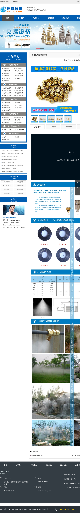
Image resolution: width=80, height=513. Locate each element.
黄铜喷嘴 (17, 102)
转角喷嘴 (17, 120)
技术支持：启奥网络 (70, 479)
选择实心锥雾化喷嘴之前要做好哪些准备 (12, 150)
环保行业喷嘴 (19, 95)
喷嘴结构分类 (13, 114)
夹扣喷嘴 (6, 122)
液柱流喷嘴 (7, 78)
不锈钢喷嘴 (7, 102)
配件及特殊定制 (14, 133)
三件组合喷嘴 (19, 117)
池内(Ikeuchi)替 (19, 129)
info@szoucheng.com (14, 225)
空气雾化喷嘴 (19, 73)
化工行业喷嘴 (7, 93)
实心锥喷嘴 (18, 68)
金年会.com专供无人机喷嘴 (9, 168)
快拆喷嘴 (6, 117)
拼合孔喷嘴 (18, 122)
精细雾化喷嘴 (19, 75)
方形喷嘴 (17, 78)
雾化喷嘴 (7, 189)
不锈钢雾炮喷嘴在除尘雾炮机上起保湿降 (12, 171)
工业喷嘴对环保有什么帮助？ (9, 159)
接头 (5, 137)
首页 (7, 18)
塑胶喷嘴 (6, 105)
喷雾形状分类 (13, 65)
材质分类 (14, 99)
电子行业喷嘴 (19, 90)
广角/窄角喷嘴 (19, 71)
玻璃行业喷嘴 (7, 95)
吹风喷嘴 (6, 80)
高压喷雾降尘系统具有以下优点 (10, 156)
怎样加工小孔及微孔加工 (8, 162)
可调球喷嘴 (7, 120)
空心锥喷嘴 (7, 71)
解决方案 (65, 18)
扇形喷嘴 (6, 68)
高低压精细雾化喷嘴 (37, 455)
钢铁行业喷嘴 (19, 88)
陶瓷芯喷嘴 (18, 105)
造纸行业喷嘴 (7, 88)
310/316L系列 (7, 110)
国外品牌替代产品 (14, 126)
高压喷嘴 (6, 75)
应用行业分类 (13, 84)
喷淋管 (17, 137)
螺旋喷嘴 (6, 73)
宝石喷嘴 (7, 193)
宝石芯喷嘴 (18, 107)
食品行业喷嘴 (7, 90)
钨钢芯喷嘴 (7, 107)
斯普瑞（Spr (7, 129)
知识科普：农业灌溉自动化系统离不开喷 (12, 153)
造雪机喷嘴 (20, 193)
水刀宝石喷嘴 (7, 185)
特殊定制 (6, 139)
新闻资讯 (51, 18)
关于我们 (21, 18)
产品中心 (36, 18)
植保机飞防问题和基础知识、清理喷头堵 (12, 165)
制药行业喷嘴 (19, 93)
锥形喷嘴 (20, 182)
